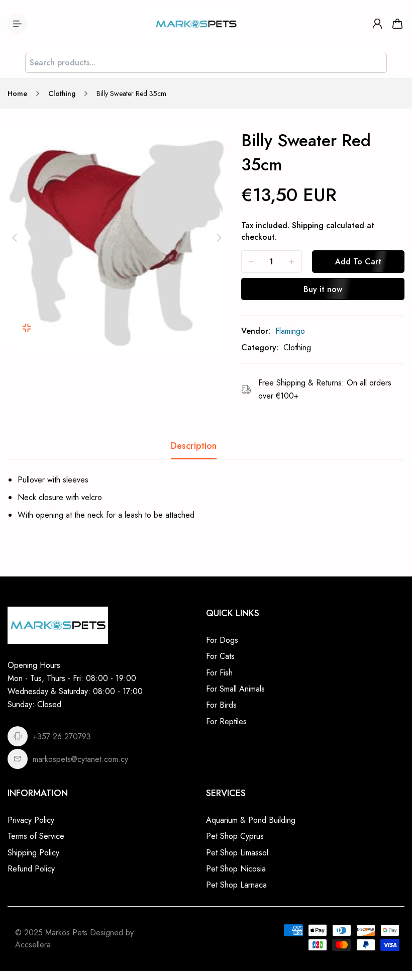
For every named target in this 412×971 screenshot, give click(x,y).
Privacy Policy (31, 820)
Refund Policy (31, 869)
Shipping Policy (33, 852)
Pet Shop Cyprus (235, 836)
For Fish (219, 672)
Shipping (308, 225)
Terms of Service (36, 836)
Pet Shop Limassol (237, 852)
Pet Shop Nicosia (236, 869)
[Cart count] (397, 24)
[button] (14, 237)
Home (17, 93)
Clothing (61, 93)
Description (194, 445)
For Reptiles (226, 721)
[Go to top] (394, 936)
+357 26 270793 (62, 736)
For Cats (220, 656)
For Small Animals (235, 689)
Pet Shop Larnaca (236, 885)
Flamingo (290, 331)
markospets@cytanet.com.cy (80, 759)
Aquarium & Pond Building (250, 820)
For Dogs (222, 640)
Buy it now (322, 289)
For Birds (221, 705)
